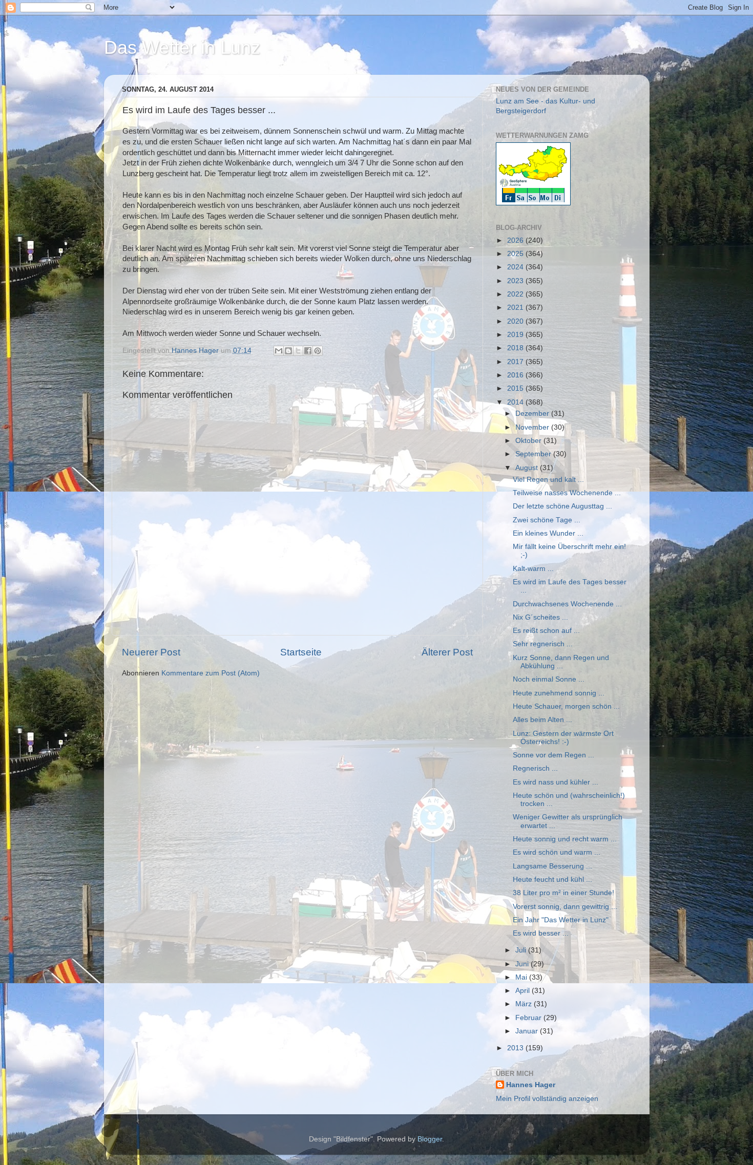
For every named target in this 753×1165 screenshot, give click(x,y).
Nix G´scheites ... (540, 617)
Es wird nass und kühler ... (555, 782)
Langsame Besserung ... (552, 866)
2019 (516, 334)
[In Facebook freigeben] (308, 351)
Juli (521, 950)
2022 (516, 294)
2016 (516, 375)
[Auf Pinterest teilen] (317, 351)
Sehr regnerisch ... (543, 644)
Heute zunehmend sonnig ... (558, 693)
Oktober (529, 440)
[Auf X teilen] (298, 351)
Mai (522, 977)
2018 (516, 348)
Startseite (301, 652)
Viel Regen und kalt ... (548, 479)
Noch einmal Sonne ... (548, 679)
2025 (516, 254)
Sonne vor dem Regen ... (553, 755)
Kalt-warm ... (533, 569)
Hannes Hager (530, 1085)
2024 (516, 267)
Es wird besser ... (541, 933)
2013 (516, 1048)
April (523, 990)
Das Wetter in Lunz (182, 47)
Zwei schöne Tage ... (546, 520)
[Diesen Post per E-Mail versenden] (279, 351)
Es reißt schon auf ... (546, 630)
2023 (516, 281)
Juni (523, 964)
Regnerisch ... (535, 768)
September (534, 454)
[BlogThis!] (288, 351)
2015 (516, 388)
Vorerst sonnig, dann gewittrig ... (565, 906)
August (527, 468)
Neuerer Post (151, 652)
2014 (516, 402)
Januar (527, 1031)
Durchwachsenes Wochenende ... (567, 604)
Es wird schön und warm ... (556, 852)
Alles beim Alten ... (542, 720)
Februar (529, 1018)
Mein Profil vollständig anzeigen (547, 1099)
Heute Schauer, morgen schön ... (566, 706)
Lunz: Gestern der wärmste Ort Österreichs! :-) (563, 738)
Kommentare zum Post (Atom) (210, 673)
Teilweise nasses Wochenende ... (567, 493)
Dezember (533, 413)
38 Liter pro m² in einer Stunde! (563, 893)
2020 (516, 321)
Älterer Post (447, 652)
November (533, 427)
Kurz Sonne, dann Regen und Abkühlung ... (561, 662)
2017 (516, 362)
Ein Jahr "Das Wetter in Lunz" (561, 920)
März (524, 1004)
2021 (516, 307)
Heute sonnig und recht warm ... (565, 839)
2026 (516, 240)
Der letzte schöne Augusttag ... (562, 506)
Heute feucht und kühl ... (552, 879)
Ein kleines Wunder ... (548, 533)
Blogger (429, 1139)
